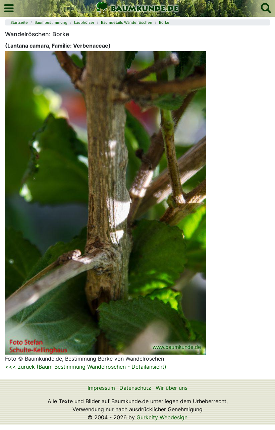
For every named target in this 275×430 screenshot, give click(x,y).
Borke (164, 22)
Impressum (101, 387)
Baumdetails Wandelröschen (126, 22)
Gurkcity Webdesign (161, 417)
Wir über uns (171, 387)
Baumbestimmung (51, 22)
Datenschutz (135, 387)
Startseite (19, 22)
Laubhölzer (84, 22)
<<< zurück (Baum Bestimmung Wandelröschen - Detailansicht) (85, 366)
